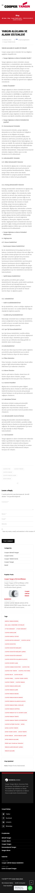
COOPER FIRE (6, 469)
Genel (6, 565)
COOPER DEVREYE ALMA (11, 663)
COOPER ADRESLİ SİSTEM (12, 636)
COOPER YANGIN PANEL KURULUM (14, 705)
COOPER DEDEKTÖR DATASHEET (13, 655)
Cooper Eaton (8, 556)
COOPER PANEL (9, 678)
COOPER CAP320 (25, 640)
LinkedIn (8, 822)
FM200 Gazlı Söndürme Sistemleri (14, 743)
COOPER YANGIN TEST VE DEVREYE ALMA (16, 712)
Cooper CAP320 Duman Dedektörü (12, 863)
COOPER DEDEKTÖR (10, 644)
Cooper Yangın (9, 562)
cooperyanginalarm (23, 40)
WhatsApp (9, 826)
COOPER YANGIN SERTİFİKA (12, 709)
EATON (22, 724)
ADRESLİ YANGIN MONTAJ (11, 621)
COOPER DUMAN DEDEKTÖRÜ (13, 667)
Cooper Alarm (6, 841)
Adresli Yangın (6, 838)
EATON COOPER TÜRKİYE (11, 728)
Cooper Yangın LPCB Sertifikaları (15, 579)
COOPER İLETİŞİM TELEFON (12, 724)
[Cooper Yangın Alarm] (17, 5)
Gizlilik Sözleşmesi (20, 883)
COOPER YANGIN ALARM (9, 475)
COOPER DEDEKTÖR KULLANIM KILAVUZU (16, 659)
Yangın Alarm (6, 850)
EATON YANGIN (7, 478)
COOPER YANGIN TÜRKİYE (12, 716)
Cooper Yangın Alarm (17, 879)
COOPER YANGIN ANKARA (12, 693)
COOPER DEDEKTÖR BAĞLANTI (13, 648)
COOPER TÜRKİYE (18, 469)
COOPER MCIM (9, 674)
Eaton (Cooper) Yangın (9, 868)
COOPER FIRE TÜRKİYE (11, 671)
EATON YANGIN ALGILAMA (11, 739)
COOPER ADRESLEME (10, 632)
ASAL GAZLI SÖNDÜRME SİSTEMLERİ (14, 625)
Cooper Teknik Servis (9, 42)
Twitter (8, 814)
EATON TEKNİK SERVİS (11, 732)
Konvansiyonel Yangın (9, 847)
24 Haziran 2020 (6, 40)
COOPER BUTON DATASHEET (12, 640)
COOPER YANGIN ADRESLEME (13, 686)
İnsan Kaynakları (7, 885)
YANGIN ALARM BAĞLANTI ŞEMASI (14, 747)
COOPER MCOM (18, 674)
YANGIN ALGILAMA (10, 751)
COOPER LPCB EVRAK (24, 671)
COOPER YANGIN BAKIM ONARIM (14, 697)
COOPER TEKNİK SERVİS (21, 678)
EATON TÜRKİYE (22, 732)
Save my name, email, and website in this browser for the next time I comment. (18, 531)
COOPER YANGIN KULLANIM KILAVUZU (15, 701)
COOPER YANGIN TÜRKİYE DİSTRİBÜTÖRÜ (16, 720)
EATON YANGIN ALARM (20, 735)
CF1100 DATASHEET (10, 629)
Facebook (9, 818)
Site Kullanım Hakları (7, 883)
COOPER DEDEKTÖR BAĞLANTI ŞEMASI (15, 651)
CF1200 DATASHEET (21, 629)
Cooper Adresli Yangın (11, 552)
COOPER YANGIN (7, 472)
